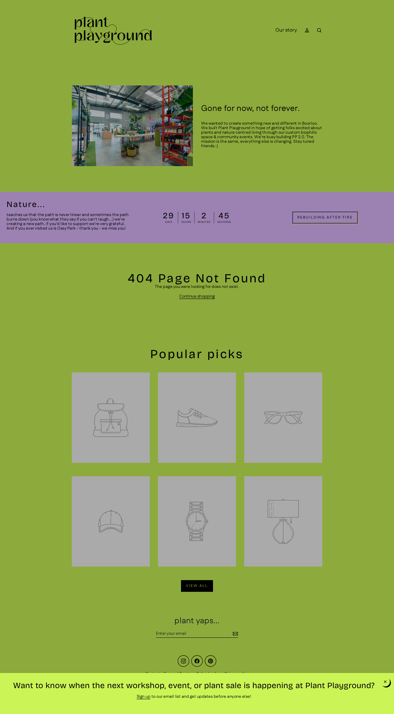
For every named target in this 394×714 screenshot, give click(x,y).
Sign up (144, 696)
